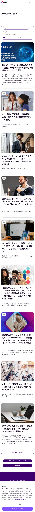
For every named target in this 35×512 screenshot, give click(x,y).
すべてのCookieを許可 (17, 509)
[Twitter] (11, 481)
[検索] (26, 2)
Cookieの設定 (17, 504)
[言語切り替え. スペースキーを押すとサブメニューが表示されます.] (29, 2)
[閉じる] (33, 483)
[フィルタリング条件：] (31, 28)
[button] (4, 2)
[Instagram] (24, 481)
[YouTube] (21, 481)
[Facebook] (17, 481)
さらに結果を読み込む (17, 452)
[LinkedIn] (14, 481)
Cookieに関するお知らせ (20, 499)
